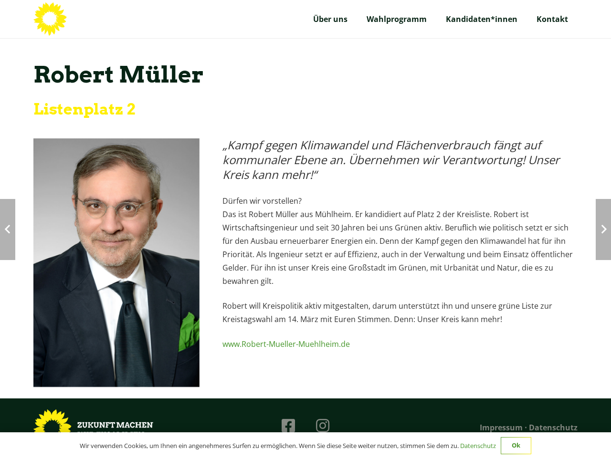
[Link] (50, 19)
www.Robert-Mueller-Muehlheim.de (286, 344)
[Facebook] (288, 425)
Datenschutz (553, 427)
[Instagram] (322, 425)
